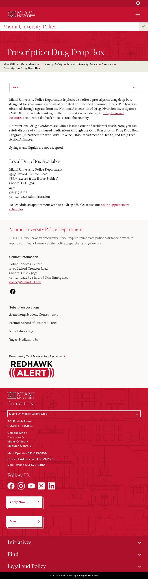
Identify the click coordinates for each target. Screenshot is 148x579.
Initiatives (19, 542)
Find (12, 554)
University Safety (52, 64)
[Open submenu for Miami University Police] (143, 26)
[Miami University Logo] (21, 14)
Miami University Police (29, 26)
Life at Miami (28, 64)
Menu (17, 87)
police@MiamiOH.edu (25, 282)
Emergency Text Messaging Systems (35, 356)
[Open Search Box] (138, 3)
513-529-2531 (44, 459)
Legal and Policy (26, 566)
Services (107, 64)
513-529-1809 (37, 453)
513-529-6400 (35, 465)
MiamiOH (9, 64)
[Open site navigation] (138, 14)
